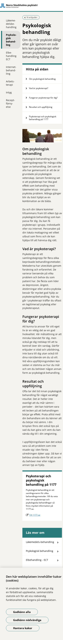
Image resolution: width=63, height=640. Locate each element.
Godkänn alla (22, 612)
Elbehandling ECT (11, 56)
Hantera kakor (22, 628)
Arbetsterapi (10, 83)
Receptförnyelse (10, 103)
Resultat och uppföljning (40, 106)
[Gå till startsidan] (31, 5)
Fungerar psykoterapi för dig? (43, 97)
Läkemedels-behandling (40, 542)
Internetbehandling (11, 70)
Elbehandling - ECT (37, 560)
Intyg (9, 92)
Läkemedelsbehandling (11, 24)
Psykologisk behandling (11, 40)
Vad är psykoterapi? (38, 88)
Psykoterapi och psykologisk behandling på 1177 (42, 118)
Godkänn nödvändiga (27, 620)
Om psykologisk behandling (42, 78)
